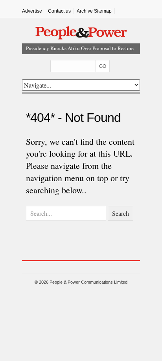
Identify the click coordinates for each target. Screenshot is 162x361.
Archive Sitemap (94, 11)
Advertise (32, 11)
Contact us (59, 11)
